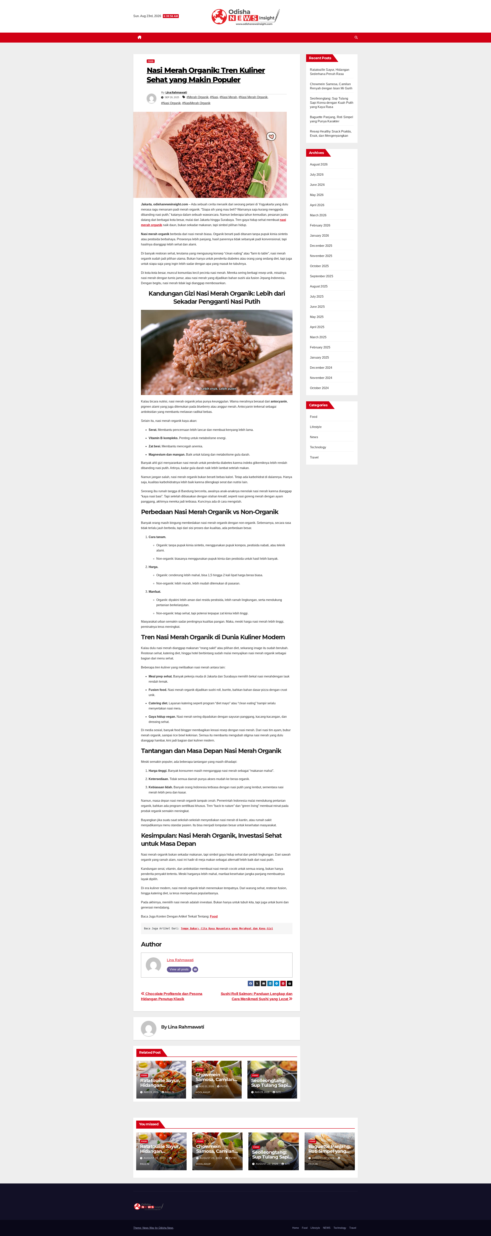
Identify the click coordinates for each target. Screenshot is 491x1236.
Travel (314, 457)
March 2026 (318, 215)
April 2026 (317, 205)
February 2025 (320, 347)
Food (150, 61)
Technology (318, 447)
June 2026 (317, 184)
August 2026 (319, 164)
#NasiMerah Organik (196, 103)
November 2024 (321, 377)
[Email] (195, 969)
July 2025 (317, 296)
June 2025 (317, 306)
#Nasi (214, 97)
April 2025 (317, 327)
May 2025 (317, 316)
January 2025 (319, 357)
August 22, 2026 (323, 1158)
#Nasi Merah (228, 97)
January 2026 (319, 235)
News (314, 437)
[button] (356, 37)
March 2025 (318, 337)
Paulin (169, 1092)
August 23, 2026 (155, 1158)
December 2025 (321, 245)
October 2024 (319, 388)
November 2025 (321, 256)
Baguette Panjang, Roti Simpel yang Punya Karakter (329, 1151)
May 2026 (317, 195)
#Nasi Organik (171, 103)
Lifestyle (316, 427)
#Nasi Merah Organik (253, 97)
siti (278, 1092)
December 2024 (321, 367)
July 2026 (317, 174)
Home (295, 1227)
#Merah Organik (197, 97)
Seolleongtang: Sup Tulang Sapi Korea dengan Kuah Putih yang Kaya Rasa (331, 103)
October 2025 (319, 266)
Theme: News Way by (146, 1227)
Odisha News (166, 1227)
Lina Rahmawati (176, 92)
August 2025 (319, 286)
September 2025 (321, 276)
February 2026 (320, 225)
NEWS (326, 1227)
